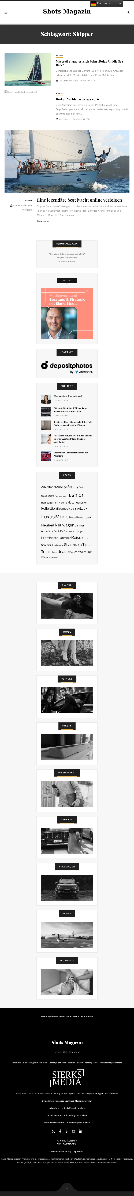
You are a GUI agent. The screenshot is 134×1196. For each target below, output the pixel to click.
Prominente (49, 538)
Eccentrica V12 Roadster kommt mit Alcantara (71, 454)
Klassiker (81, 502)
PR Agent (99, 1093)
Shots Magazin (67, 1042)
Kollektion (49, 508)
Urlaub (63, 551)
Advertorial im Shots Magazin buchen (67, 1108)
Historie (63, 502)
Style (68, 545)
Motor (59, 93)
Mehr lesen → (44, 221)
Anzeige (61, 487)
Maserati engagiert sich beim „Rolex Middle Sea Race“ (89, 63)
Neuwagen (64, 525)
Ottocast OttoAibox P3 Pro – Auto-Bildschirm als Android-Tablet (70, 410)
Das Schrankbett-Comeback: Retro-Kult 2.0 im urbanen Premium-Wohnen (73, 423)
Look (83, 508)
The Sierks (113, 1093)
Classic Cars (47, 495)
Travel (60, 56)
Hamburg (46, 502)
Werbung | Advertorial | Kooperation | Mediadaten (67, 1016)
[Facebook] (60, 1131)
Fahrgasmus (60, 496)
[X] (53, 1131)
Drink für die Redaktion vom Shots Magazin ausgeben (67, 1100)
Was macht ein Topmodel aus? (68, 396)
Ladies (52, 1062)
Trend (45, 552)
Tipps (86, 545)
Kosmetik (63, 508)
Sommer (46, 545)
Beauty (73, 487)
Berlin (81, 487)
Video (72, 552)
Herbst (55, 503)
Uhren (54, 552)
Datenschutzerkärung (61, 1151)
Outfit (57, 531)
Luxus (48, 517)
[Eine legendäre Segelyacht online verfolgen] (67, 161)
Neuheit (47, 525)
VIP (77, 552)
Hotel (71, 502)
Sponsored (117, 1062)
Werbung (85, 552)
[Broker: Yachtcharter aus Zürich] (28, 101)
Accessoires (105, 1062)
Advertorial (48, 487)
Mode (62, 516)
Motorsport (84, 517)
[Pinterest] (67, 1131)
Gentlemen (61, 1062)
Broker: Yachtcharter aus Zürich (79, 99)
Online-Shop (47, 531)
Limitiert (75, 508)
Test (80, 545)
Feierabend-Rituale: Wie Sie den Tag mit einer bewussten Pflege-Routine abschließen (73, 439)
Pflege (79, 531)
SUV (75, 545)
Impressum (78, 1151)
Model (73, 517)
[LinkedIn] (80, 1131)
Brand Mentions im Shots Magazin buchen (67, 1115)
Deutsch (103, 3)
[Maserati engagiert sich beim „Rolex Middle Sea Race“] (28, 69)
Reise (76, 537)
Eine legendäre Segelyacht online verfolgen (79, 200)
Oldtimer (79, 525)
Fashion (75, 495)
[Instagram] (73, 1131)
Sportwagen (57, 545)
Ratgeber (64, 538)
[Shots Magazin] (67, 11)
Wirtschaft (53, 558)
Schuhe (85, 538)
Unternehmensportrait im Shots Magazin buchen (67, 1122)
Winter (45, 557)
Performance (67, 531)
